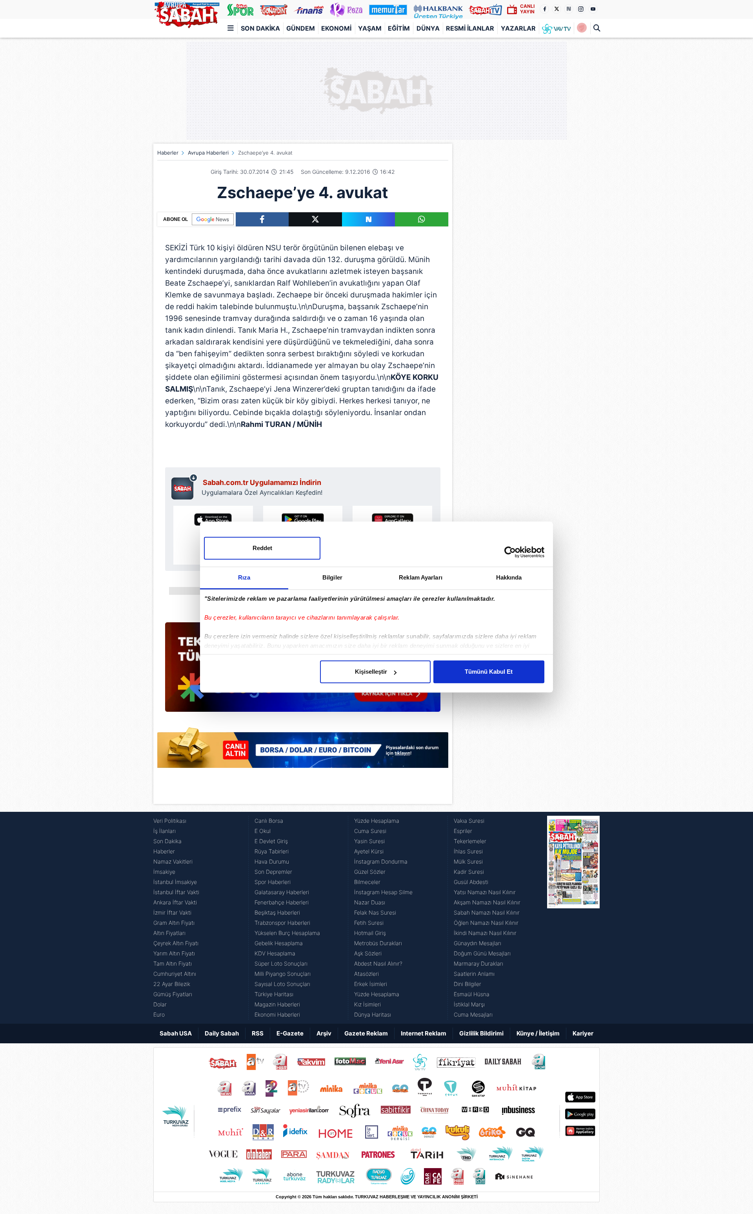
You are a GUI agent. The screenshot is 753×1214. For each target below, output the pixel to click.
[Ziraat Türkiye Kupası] (582, 28)
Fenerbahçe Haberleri (282, 902)
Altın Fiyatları (169, 933)
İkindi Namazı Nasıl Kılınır (485, 933)
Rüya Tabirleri (272, 851)
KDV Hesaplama (275, 953)
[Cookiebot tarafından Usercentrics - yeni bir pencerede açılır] (510, 552)
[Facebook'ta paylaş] (262, 219)
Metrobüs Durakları (378, 943)
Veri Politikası (169, 820)
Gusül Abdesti (471, 882)
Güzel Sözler (370, 871)
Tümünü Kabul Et (489, 671)
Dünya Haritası (372, 1014)
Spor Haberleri (273, 882)
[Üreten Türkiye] (438, 9)
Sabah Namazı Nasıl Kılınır (487, 912)
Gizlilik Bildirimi (481, 1033)
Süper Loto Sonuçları (281, 963)
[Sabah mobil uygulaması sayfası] (184, 486)
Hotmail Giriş (370, 933)
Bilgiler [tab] (332, 577)
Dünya (428, 28)
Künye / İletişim (538, 1033)
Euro (159, 1014)
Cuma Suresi (370, 831)
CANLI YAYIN (527, 9)
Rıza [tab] (244, 577)
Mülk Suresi (468, 861)
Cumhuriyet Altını (174, 973)
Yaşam (370, 28)
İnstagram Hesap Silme (383, 892)
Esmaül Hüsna (471, 994)
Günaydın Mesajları (477, 943)
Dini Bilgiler (467, 984)
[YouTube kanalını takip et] (593, 9)
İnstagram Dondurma (380, 861)
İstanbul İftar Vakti (176, 892)
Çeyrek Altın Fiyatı (175, 943)
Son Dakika (260, 28)
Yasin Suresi (369, 841)
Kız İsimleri (367, 1004)
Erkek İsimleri (370, 984)
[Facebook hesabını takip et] (544, 9)
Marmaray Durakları (478, 963)
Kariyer (583, 1033)
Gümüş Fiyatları (172, 994)
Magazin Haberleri (277, 1004)
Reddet (262, 548)
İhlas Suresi (468, 851)
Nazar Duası (369, 902)
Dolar (160, 1004)
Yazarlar (518, 28)
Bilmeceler (367, 882)
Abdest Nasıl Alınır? (378, 963)
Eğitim (399, 28)
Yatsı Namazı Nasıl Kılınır (485, 892)
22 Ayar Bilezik (171, 984)
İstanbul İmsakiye (175, 882)
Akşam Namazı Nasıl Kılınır (487, 902)
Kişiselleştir (371, 671)
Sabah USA (176, 1033)
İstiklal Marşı (469, 1004)
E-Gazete (290, 1033)
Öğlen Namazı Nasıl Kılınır (486, 922)
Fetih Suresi (369, 922)
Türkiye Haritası (274, 994)
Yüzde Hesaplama (376, 820)
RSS (258, 1033)
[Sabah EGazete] (573, 918)
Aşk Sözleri (368, 953)
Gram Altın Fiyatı (174, 922)
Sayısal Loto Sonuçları (282, 984)
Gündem (300, 28)
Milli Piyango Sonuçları (283, 973)
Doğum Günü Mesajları (482, 953)
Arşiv (323, 1033)
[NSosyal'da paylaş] (368, 219)
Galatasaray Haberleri (282, 892)
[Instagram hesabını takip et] (581, 9)
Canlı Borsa (269, 820)
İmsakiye (164, 871)
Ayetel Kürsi (369, 851)
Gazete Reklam (366, 1033)
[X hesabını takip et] (556, 9)
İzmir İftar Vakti (172, 912)
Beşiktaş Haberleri (277, 912)
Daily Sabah (222, 1033)
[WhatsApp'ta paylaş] (421, 219)
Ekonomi (336, 28)
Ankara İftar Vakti (175, 902)
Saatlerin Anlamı (474, 973)
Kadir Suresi (469, 871)
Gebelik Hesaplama (279, 943)
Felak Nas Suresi (375, 912)
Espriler (463, 831)
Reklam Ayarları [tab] (420, 577)
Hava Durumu (272, 861)
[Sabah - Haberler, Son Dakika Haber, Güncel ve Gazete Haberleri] (186, 13)
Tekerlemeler (470, 841)
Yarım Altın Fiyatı (174, 953)
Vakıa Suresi (469, 820)
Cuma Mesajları (473, 1014)
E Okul (263, 831)
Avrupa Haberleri (208, 152)
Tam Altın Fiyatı (172, 963)
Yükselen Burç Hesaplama (287, 933)
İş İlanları (164, 831)
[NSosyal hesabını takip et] (568, 9)
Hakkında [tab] (509, 577)
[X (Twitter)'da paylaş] (315, 219)
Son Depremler (273, 871)
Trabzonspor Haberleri (282, 922)
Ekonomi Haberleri (277, 1014)
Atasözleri (366, 973)
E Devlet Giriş (271, 841)
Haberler (167, 152)
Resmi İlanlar (470, 28)
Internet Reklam (423, 1033)
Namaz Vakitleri (173, 861)
